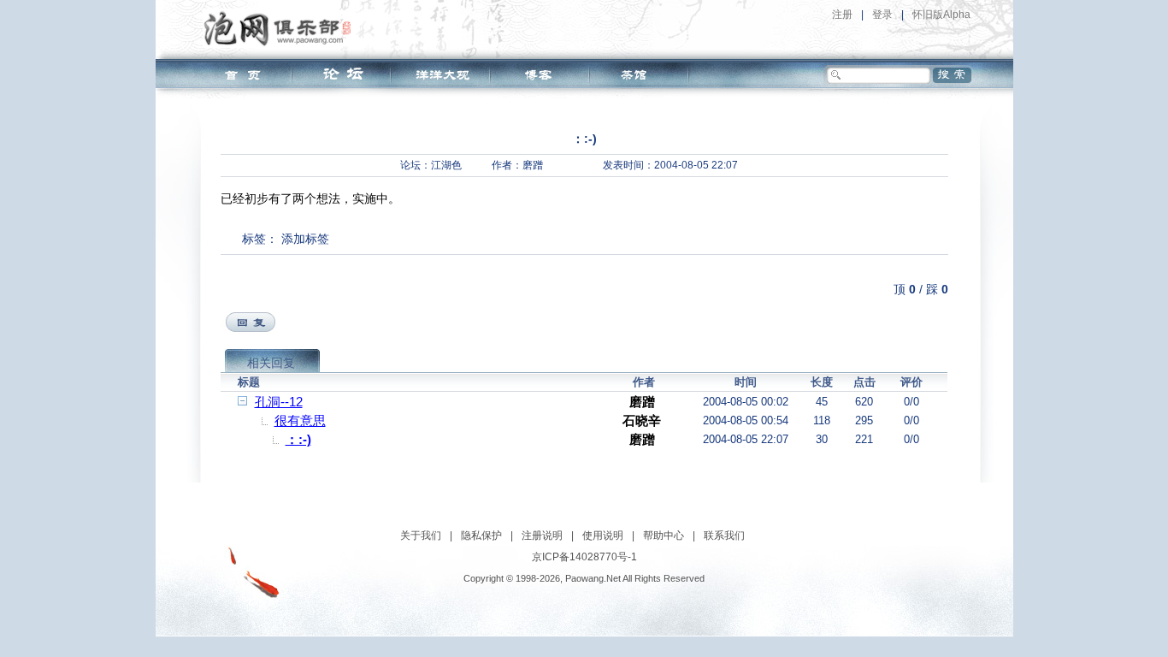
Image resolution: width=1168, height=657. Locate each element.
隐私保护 (481, 536)
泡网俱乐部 (282, 28)
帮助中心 (663, 536)
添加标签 (305, 239)
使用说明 (602, 536)
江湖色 (446, 165)
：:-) (298, 439)
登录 (882, 15)
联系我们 (724, 536)
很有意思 (300, 420)
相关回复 (271, 363)
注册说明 (542, 536)
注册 (842, 15)
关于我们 (420, 536)
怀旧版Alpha (941, 15)
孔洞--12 (279, 401)
